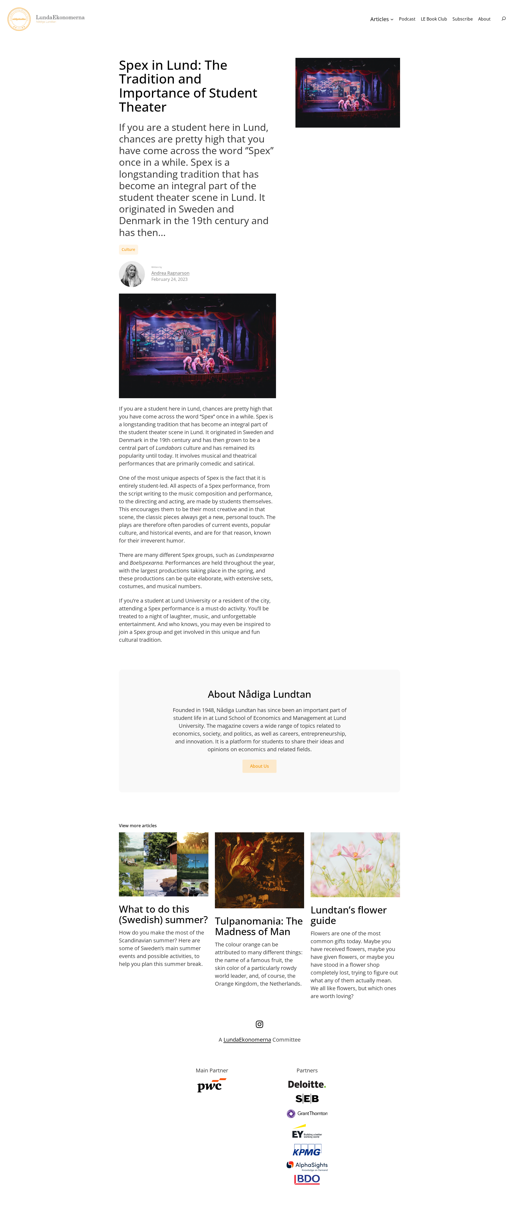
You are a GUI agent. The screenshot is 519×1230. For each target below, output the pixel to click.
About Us (259, 766)
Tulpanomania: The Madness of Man (259, 926)
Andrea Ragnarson (170, 273)
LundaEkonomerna (247, 1039)
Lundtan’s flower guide (349, 915)
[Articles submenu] (392, 19)
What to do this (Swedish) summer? (163, 914)
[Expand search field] (503, 19)
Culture (128, 249)
